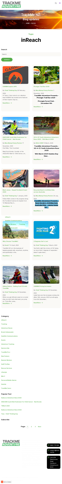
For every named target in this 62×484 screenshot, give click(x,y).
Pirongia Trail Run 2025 (41, 86)
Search (7, 59)
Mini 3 (16, 80)
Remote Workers (10, 224)
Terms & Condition (17, 480)
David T (7, 245)
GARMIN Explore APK (10, 86)
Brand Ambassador (42, 124)
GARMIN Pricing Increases (42, 286)
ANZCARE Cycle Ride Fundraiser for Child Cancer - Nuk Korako (21, 402)
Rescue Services (10, 231)
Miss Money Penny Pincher (44, 90)
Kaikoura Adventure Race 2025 (11, 398)
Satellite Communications (13, 220)
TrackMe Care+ (6, 388)
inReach (7, 76)
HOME (28, 23)
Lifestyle (8, 80)
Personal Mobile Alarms (8, 380)
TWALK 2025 (5, 406)
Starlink (3, 384)
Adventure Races (42, 131)
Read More (6, 103)
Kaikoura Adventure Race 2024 (11, 410)
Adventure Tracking (42, 80)
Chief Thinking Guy (11, 90)
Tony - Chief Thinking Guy (9, 414)
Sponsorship (18, 127)
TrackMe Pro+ (5, 352)
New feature (18, 76)
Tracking (47, 76)
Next (39, 426)
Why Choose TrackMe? (10, 241)
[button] (56, 3)
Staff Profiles (5, 364)
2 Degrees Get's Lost (41, 241)
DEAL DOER (39, 143)
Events (54, 80)
